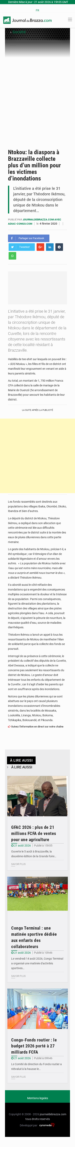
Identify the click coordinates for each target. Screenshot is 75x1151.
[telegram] (59, 247)
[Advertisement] (37, 105)
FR (37, 10)
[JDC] (27, 19)
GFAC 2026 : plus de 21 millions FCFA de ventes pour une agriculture (33, 833)
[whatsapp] (12, 256)
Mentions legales (37, 1098)
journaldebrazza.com (53, 1114)
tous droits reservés (37, 1119)
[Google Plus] (40, 247)
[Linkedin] (50, 247)
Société (19, 32)
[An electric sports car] (37, 796)
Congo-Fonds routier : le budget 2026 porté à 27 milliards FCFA (34, 1046)
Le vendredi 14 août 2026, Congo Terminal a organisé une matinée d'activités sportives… (37, 963)
